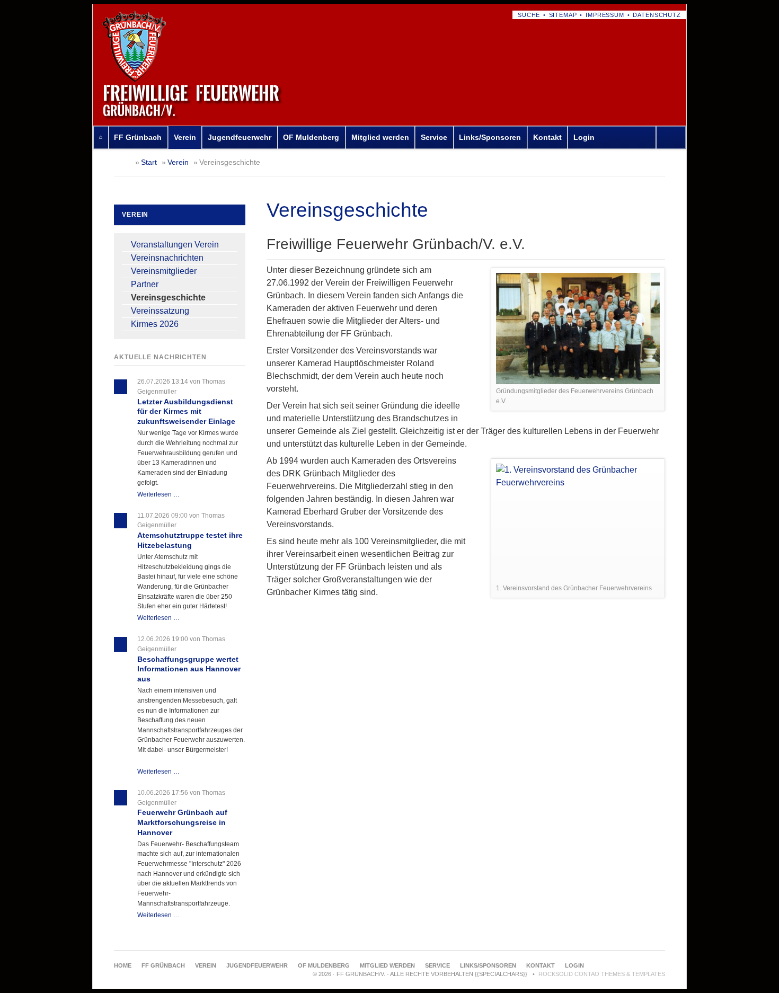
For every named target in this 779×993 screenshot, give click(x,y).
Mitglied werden (380, 137)
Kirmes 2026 (155, 324)
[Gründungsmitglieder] (578, 328)
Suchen (673, 137)
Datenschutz (657, 15)
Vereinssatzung (160, 310)
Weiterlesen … (158, 494)
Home (100, 137)
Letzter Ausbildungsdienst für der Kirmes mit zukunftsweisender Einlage (186, 411)
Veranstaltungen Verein (175, 244)
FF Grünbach (138, 137)
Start (149, 162)
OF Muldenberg (311, 137)
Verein (185, 137)
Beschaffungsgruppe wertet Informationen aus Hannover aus (189, 669)
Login (584, 137)
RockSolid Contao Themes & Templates (601, 974)
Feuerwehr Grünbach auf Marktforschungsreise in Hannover (182, 822)
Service (434, 137)
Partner (144, 284)
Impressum (605, 15)
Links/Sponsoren (490, 137)
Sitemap (563, 15)
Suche (529, 15)
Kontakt (547, 137)
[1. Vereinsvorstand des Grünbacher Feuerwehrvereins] (578, 522)
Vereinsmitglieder (164, 271)
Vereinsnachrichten (167, 257)
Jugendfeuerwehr (239, 137)
